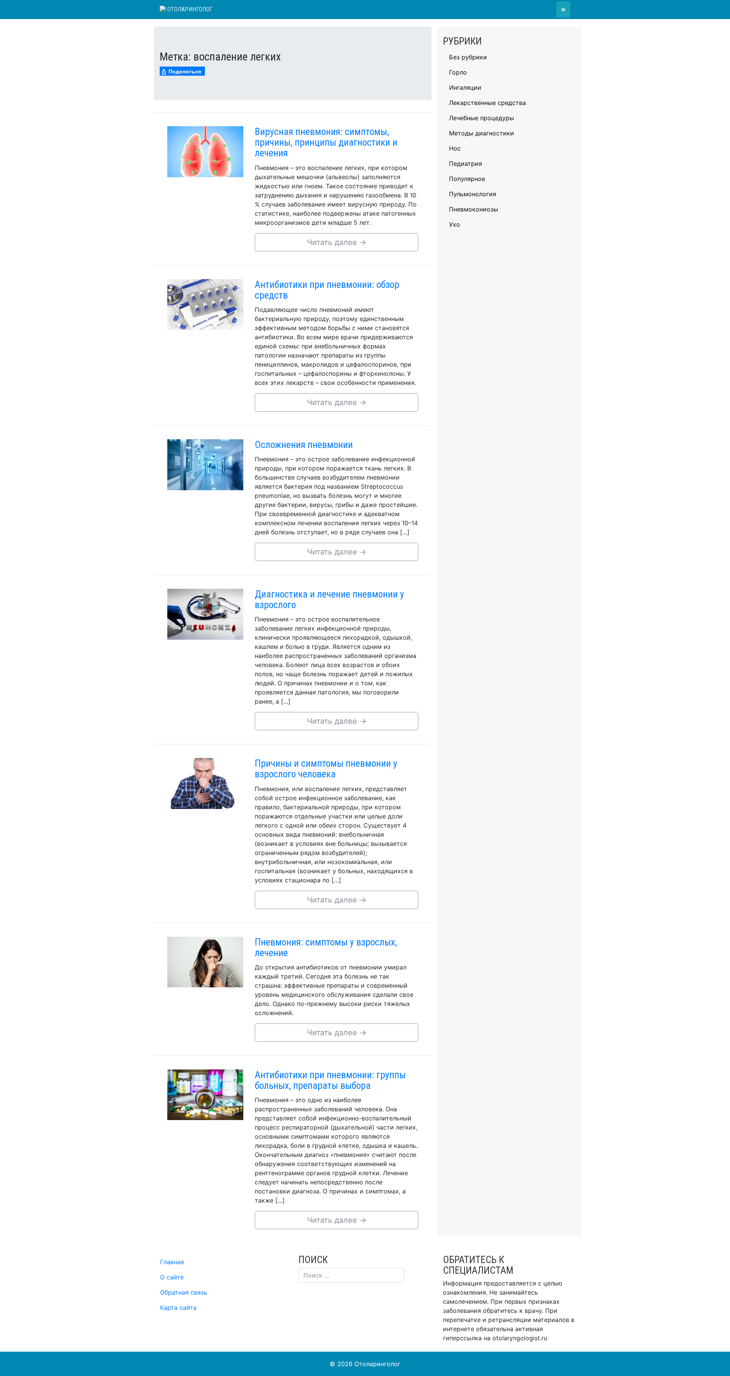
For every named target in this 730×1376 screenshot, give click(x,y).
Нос (455, 148)
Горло (458, 72)
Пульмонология (472, 194)
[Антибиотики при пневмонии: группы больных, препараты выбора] (205, 1094)
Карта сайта (178, 1307)
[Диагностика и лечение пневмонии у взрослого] (205, 613)
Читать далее (337, 242)
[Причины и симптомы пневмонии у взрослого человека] (205, 783)
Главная (172, 1262)
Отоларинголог (189, 9)
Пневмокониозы (473, 209)
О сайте (172, 1277)
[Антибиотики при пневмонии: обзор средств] (205, 304)
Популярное (467, 179)
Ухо (454, 224)
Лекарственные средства (487, 102)
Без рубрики (468, 57)
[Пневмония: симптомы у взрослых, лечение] (205, 961)
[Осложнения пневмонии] (205, 464)
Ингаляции (465, 87)
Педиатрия (465, 163)
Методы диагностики (481, 133)
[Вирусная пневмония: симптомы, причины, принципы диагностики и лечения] (205, 151)
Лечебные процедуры (481, 118)
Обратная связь (183, 1292)
